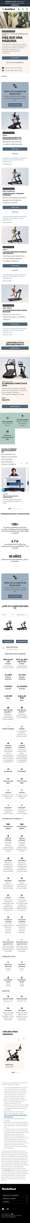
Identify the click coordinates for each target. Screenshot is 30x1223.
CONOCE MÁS (15, 153)
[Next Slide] (28, 3)
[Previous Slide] (2, 3)
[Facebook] (3, 1209)
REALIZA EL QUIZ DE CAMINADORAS (15, 62)
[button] (3, 9)
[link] (10, 9)
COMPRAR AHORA (22, 641)
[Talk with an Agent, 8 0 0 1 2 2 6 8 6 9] (19, 9)
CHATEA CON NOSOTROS (15, 104)
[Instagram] (7, 1209)
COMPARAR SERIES (15, 348)
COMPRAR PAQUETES (15, 406)
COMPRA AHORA (15, 58)
